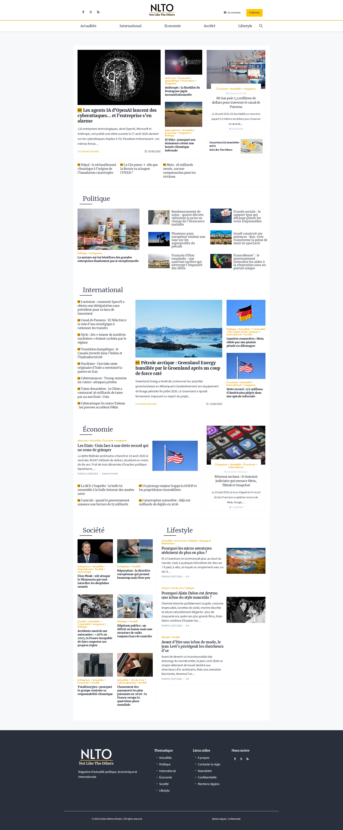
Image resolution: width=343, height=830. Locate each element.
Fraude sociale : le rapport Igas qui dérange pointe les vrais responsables (247, 216)
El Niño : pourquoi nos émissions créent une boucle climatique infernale (180, 145)
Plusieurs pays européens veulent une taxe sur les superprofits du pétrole (188, 240)
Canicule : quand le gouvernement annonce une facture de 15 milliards (103, 502)
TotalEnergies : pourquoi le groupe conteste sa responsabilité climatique (95, 690)
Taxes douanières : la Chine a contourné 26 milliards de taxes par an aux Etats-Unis (100, 393)
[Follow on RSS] (98, 12)
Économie (173, 26)
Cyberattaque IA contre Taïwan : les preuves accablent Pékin (101, 405)
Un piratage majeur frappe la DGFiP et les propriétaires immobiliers (168, 488)
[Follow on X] (91, 12)
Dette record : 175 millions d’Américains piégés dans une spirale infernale (245, 392)
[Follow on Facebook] (83, 12)
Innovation (188, 80)
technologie (84, 571)
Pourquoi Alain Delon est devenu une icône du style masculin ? (189, 595)
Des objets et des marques (243, 331)
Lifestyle (245, 26)
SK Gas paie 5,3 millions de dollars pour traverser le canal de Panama (236, 102)
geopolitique (172, 80)
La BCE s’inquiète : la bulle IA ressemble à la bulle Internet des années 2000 (106, 490)
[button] (261, 26)
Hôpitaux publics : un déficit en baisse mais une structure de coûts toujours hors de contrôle (134, 631)
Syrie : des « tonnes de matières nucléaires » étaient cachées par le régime (102, 338)
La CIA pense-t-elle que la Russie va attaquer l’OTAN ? (139, 169)
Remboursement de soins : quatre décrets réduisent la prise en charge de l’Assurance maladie (188, 218)
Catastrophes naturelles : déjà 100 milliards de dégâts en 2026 (164, 502)
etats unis (170, 78)
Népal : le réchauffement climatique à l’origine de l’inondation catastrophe (97, 169)
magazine (170, 83)
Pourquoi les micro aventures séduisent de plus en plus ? (186, 550)
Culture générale (126, 682)
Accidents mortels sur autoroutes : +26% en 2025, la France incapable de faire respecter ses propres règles (95, 638)
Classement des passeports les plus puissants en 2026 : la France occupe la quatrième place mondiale (132, 695)
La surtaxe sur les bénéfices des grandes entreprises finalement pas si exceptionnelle (108, 259)
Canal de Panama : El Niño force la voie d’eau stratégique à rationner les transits (102, 324)
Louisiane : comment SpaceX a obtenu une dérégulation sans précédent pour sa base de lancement (101, 308)
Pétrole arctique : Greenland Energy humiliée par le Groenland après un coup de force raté (177, 368)
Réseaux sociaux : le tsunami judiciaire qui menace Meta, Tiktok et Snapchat (236, 480)
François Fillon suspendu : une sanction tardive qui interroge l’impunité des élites (187, 261)
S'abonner (254, 12)
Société (209, 26)
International (130, 26)
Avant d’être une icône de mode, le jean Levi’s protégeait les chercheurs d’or (192, 646)
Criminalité (258, 329)
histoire (165, 588)
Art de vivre (137, 680)
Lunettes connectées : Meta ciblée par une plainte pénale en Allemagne (245, 342)
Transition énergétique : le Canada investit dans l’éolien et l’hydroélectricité (100, 353)
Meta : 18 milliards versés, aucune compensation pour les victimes (179, 171)
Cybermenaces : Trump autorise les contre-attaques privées (102, 380)
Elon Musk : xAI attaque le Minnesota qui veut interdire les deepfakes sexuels (94, 581)
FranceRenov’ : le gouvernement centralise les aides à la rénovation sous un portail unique (249, 261)
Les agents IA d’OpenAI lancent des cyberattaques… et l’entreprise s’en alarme (117, 116)
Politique (170, 135)
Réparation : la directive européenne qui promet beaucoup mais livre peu (133, 574)
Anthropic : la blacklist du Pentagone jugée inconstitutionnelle (182, 91)
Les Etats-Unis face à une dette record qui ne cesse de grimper (113, 447)
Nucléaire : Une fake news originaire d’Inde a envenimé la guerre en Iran (100, 368)
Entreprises (96, 253)
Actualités (88, 26)
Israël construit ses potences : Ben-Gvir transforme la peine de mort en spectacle (250, 238)
